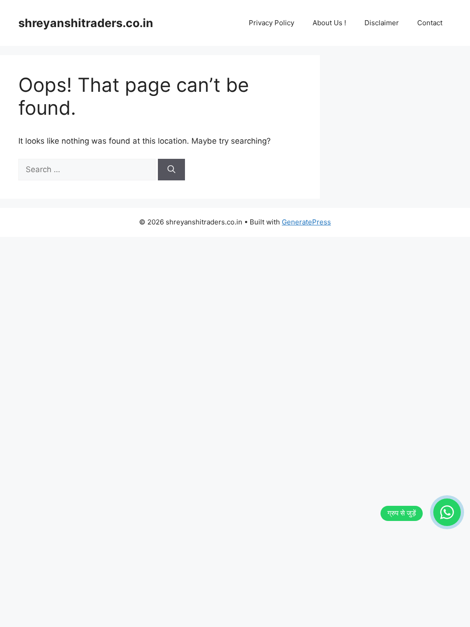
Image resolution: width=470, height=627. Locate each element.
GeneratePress (306, 222)
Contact (429, 22)
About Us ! (329, 22)
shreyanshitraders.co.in (85, 23)
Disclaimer (381, 22)
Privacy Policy (271, 22)
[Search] (171, 170)
